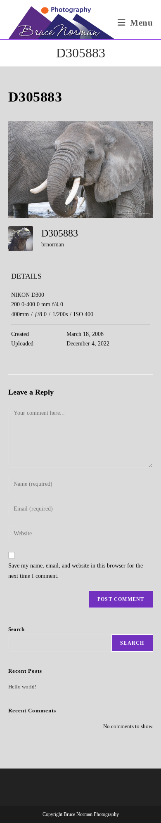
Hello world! (22, 686)
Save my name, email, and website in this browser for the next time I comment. (75, 571)
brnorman (52, 244)
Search (16, 629)
